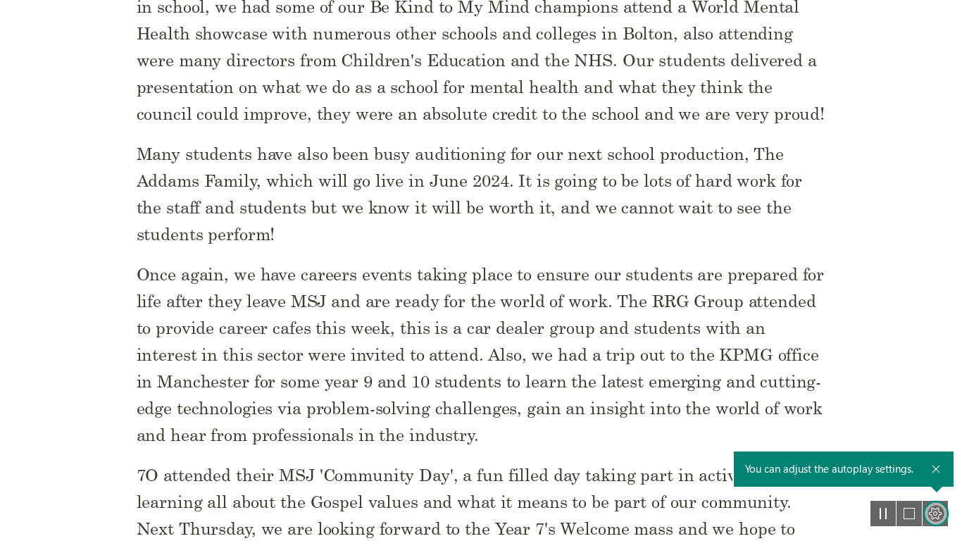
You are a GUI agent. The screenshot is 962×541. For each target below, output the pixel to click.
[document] (481, 270)
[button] (883, 513)
